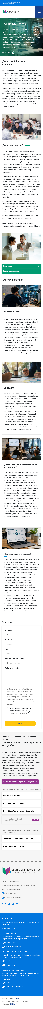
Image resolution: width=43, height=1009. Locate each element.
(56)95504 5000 (9, 942)
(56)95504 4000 (9, 928)
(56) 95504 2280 (10, 893)
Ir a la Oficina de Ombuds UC (14, 986)
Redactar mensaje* (12, 668)
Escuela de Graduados (21, 795)
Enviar (20, 723)
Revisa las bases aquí (21, 271)
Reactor (16, 998)
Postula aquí (21, 266)
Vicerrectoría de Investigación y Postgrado (20, 782)
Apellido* (8, 640)
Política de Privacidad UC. (19, 714)
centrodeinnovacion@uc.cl (11, 889)
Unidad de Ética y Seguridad (21, 846)
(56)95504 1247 (9, 982)
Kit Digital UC (14, 1004)
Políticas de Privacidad (11, 897)
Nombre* (8, 630)
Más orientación (9, 965)
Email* (7, 649)
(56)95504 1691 (9, 979)
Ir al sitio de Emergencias (12, 946)
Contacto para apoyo (11, 961)
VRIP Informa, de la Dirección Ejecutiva (21, 838)
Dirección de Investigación (21, 803)
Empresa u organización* (14, 659)
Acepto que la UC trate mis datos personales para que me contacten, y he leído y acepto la (21, 711)
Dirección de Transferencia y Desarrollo (21, 811)
